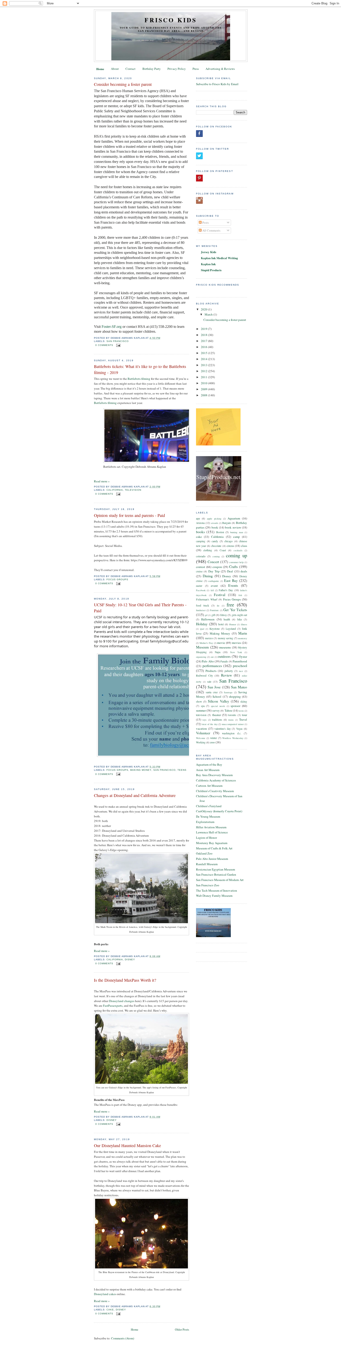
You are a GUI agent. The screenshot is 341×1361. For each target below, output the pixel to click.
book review (233, 527)
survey (216, 710)
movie (221, 643)
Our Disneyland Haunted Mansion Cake (127, 1145)
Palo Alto (208, 661)
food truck (202, 605)
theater (216, 715)
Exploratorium (205, 822)
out (212, 656)
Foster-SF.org (112, 327)
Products (211, 671)
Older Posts (182, 1329)
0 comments (104, 345)
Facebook (201, 590)
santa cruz (212, 692)
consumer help (236, 562)
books (200, 531)
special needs (218, 706)
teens (182, 770)
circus (230, 546)
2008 (204, 395)
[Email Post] (117, 345)
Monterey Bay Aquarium (211, 843)
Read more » (102, 481)
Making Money (140, 770)
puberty (229, 671)
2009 (204, 389)
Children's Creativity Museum (215, 791)
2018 (204, 335)
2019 (204, 329)
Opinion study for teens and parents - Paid (129, 515)
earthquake (213, 581)
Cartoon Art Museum (209, 786)
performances (212, 665)
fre (218, 605)
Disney (130, 959)
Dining (208, 576)
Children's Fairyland (209, 806)
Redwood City (204, 675)
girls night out (239, 615)
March (209, 314)
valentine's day (222, 728)
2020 (204, 309)
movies (236, 643)
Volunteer (203, 733)
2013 (204, 365)
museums (225, 647)
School (216, 696)
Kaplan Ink (208, 264)
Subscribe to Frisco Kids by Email (217, 84)
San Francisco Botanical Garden (216, 874)
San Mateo (239, 687)
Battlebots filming (139, 379)
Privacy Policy (176, 69)
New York (236, 652)
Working (201, 742)
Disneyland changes (121, 1001)
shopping (235, 696)
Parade (224, 661)
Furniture (214, 610)
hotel (221, 624)
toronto (232, 715)
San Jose (214, 687)
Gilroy (223, 615)
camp (236, 537)
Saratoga (228, 692)
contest (200, 567)
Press (196, 69)
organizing (201, 656)
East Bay (231, 580)
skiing (243, 701)
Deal (230, 571)
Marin (242, 633)
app (198, 518)
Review (226, 675)
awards (214, 523)
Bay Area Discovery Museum (214, 775)
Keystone (214, 628)
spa (203, 706)
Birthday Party (151, 69)
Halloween (208, 619)
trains (231, 719)
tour (244, 715)
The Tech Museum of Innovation (216, 890)
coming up (236, 555)
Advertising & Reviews (220, 69)
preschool (240, 665)
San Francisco (117, 341)
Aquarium (234, 518)
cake (110, 1309)
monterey (242, 638)
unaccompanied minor (233, 724)
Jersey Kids (208, 252)
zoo (212, 742)
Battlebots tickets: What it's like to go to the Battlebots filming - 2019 (140, 369)
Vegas (239, 728)
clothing (207, 550)
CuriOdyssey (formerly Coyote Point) (219, 811)
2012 (204, 371)
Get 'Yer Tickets (235, 609)
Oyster (243, 657)
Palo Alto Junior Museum (212, 859)
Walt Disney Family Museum (214, 895)
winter (213, 738)
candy (215, 541)
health (227, 619)
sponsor (235, 706)
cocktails (238, 550)
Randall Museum (207, 864)
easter (199, 585)
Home (100, 69)
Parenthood (240, 661)
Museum (202, 647)
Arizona (200, 523)
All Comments (211, 230)
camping (200, 541)
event (214, 586)
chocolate (216, 546)
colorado (201, 556)
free (230, 604)
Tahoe (228, 710)
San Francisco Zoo (207, 885)
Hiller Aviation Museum (211, 827)
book (215, 527)
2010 (204, 383)
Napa (217, 652)
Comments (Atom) (122, 1338)
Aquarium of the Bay (209, 764)
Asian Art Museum (207, 770)
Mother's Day (206, 643)
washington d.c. (231, 733)
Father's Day (226, 590)
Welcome (200, 738)
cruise (199, 571)
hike (239, 619)
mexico (209, 638)
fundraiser (201, 610)
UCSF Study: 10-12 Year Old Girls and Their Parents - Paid (140, 607)
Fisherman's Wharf (206, 599)
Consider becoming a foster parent (123, 84)
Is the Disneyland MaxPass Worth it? (125, 980)
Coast (223, 550)
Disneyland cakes (105, 1294)
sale (209, 681)
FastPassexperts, (113, 1005)
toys (204, 719)
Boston (220, 532)
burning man (236, 532)
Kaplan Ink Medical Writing (219, 258)
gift (213, 615)
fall (212, 590)
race (241, 671)
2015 (204, 353)
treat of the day (210, 724)
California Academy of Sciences (216, 780)
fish (240, 595)
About (115, 69)
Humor (232, 624)
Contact (130, 69)
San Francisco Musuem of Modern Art (220, 880)
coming (216, 556)
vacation (201, 728)
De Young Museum (208, 816)
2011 (204, 377)
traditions (217, 719)
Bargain (226, 523)
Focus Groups (117, 579)
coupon (217, 567)
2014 (204, 359)
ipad (202, 628)
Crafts (233, 566)
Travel (243, 719)
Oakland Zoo (204, 853)
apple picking (214, 518)
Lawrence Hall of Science (212, 832)
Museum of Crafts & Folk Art (214, 848)
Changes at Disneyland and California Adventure (135, 795)
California (114, 490)
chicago (228, 541)
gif (206, 615)
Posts (205, 222)
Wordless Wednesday (232, 738)
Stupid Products (211, 270)
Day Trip (214, 571)
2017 (204, 341)
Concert (213, 561)
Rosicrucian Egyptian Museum (215, 869)
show (199, 701)
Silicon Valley (218, 701)
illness (244, 624)
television (133, 490)
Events (233, 585)
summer (201, 710)
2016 (204, 347)
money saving (225, 638)
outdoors (224, 656)
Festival (219, 594)
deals (244, 571)
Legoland (231, 628)
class (244, 546)
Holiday (202, 624)
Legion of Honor (206, 837)
